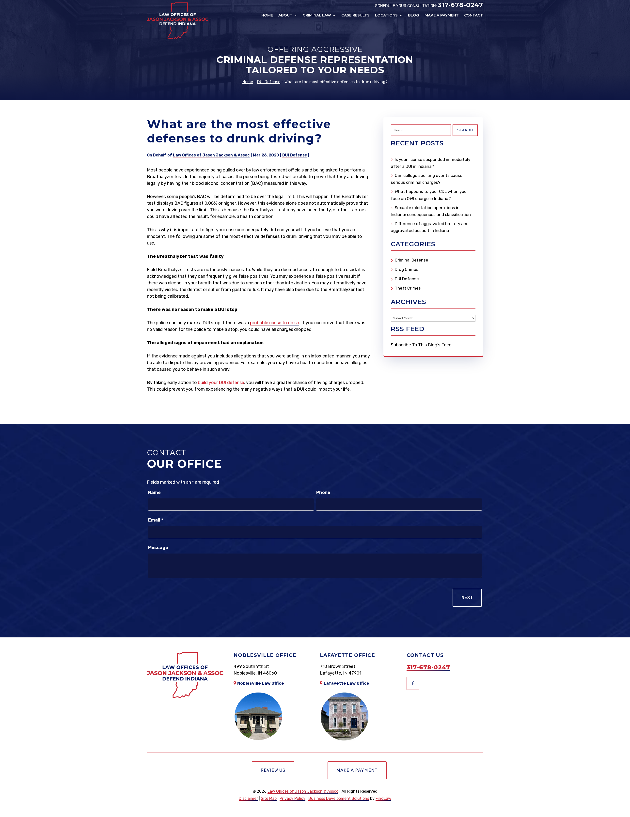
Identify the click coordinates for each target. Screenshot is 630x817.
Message (158, 547)
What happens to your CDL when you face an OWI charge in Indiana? (429, 195)
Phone (323, 492)
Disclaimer (248, 798)
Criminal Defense (411, 260)
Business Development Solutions (338, 798)
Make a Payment (442, 15)
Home (267, 15)
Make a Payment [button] (357, 770)
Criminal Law (317, 15)
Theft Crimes (408, 288)
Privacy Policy (292, 798)
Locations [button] (386, 15)
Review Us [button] (273, 770)
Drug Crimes (406, 269)
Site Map (269, 798)
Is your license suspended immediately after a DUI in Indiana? (430, 163)
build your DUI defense (221, 382)
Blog (413, 15)
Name (154, 492)
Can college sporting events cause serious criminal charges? (426, 179)
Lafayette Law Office (346, 683)
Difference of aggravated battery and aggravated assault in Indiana (430, 227)
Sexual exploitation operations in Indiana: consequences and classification (431, 211)
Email (155, 520)
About (285, 15)
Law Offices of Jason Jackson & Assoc (211, 155)
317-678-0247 (460, 5)
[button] (624, 787)
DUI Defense (294, 155)
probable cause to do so (274, 322)
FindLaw (383, 798)
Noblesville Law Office (260, 683)
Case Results (355, 15)
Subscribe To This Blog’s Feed (421, 345)
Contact (473, 15)
